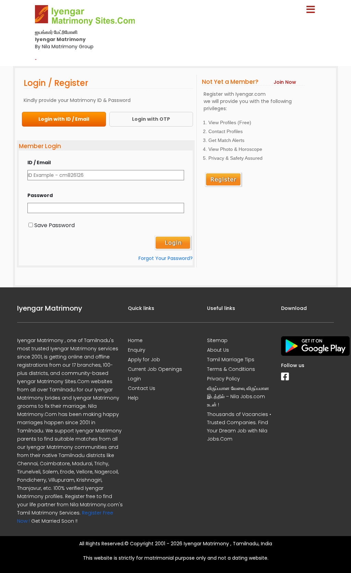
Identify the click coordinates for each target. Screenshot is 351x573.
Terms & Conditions (231, 369)
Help (133, 397)
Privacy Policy (223, 378)
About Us (218, 350)
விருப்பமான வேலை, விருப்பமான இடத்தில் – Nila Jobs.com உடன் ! (238, 396)
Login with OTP (151, 119)
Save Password (54, 225)
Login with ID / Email (63, 119)
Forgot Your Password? (165, 258)
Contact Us (141, 388)
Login (134, 378)
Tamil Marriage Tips (230, 359)
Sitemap (217, 340)
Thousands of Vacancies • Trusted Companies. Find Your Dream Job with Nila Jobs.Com (239, 426)
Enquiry (136, 350)
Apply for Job (144, 359)
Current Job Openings (155, 369)
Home (135, 340)
